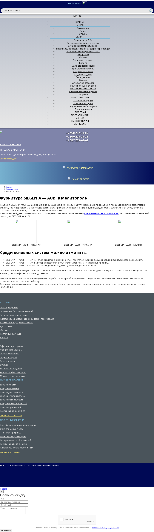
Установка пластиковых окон (83, 45)
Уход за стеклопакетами (12, 395)
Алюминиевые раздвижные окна (83, 51)
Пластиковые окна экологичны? (16, 447)
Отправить (6, 530)
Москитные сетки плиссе (83, 88)
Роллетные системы (83, 60)
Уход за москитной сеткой (13, 403)
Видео (83, 31)
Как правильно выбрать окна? (15, 440)
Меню (77, 16)
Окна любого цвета (83, 103)
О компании (83, 28)
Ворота (83, 62)
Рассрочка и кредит (83, 100)
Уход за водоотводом (11, 399)
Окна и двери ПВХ (83, 40)
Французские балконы (83, 68)
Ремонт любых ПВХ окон (83, 85)
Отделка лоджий (83, 74)
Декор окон (83, 54)
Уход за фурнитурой (10, 407)
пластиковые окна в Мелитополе (101, 213)
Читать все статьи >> (11, 452)
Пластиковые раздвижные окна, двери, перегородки (83, 48)
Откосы (83, 80)
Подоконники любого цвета (83, 106)
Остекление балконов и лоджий (83, 43)
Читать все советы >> (11, 415)
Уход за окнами (8, 384)
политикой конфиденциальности (105, 528)
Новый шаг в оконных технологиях (18, 425)
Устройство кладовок (83, 82)
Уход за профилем (9, 388)
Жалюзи (83, 57)
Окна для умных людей (11, 428)
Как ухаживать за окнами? (13, 443)
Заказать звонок (10, 144)
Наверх (3, 488)
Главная (9, 187)
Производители (12, 189)
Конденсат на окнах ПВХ (12, 410)
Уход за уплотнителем (11, 392)
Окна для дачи (83, 77)
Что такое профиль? (10, 432)
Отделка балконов (83, 71)
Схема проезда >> (9, 158)
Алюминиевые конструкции (83, 91)
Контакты (80, 124)
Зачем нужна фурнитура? (13, 436)
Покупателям (80, 97)
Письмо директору (12, 149)
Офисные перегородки (83, 65)
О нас (80, 24)
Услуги (80, 36)
